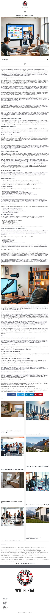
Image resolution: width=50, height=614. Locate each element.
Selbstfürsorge (25, 557)
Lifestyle (5, 602)
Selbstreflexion (33, 557)
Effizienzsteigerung (29, 549)
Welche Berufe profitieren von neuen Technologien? (12, 469)
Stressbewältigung (19, 559)
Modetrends (4, 555)
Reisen (4, 605)
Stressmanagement (31, 559)
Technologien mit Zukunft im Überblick (34, 434)
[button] (25, 12)
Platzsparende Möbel (40, 555)
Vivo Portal (5, 598)
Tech (15, 563)
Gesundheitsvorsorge (13, 552)
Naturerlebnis (25, 555)
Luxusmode (29, 554)
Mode (4, 603)
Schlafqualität (18, 557)
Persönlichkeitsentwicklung (32, 555)
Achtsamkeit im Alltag (13, 547)
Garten (4, 601)
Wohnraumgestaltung (16, 560)
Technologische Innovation (39, 559)
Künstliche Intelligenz (19, 554)
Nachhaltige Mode (11, 555)
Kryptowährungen (11, 554)
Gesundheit (43, 551)
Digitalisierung (20, 549)
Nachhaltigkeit (19, 555)
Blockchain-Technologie (38, 547)
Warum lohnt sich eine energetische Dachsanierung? (37, 466)
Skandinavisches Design (39, 557)
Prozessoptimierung (4, 557)
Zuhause (5, 599)
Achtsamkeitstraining (26, 547)
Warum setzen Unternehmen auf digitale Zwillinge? (37, 504)
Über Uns (5, 607)
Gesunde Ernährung (32, 551)
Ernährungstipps (21, 551)
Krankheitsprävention (4, 554)
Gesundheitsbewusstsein (5, 552)
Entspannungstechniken (9, 551)
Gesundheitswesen (21, 552)
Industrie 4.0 (39, 552)
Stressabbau (8, 559)
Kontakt (5, 608)
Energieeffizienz (37, 549)
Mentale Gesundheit (37, 554)
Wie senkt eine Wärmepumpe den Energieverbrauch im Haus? (33, 537)
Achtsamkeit (4, 547)
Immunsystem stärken (31, 552)
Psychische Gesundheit (12, 557)
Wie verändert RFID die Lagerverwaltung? (10, 540)
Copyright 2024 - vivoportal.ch (25, 612)
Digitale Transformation (10, 549)
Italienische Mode (45, 552)
